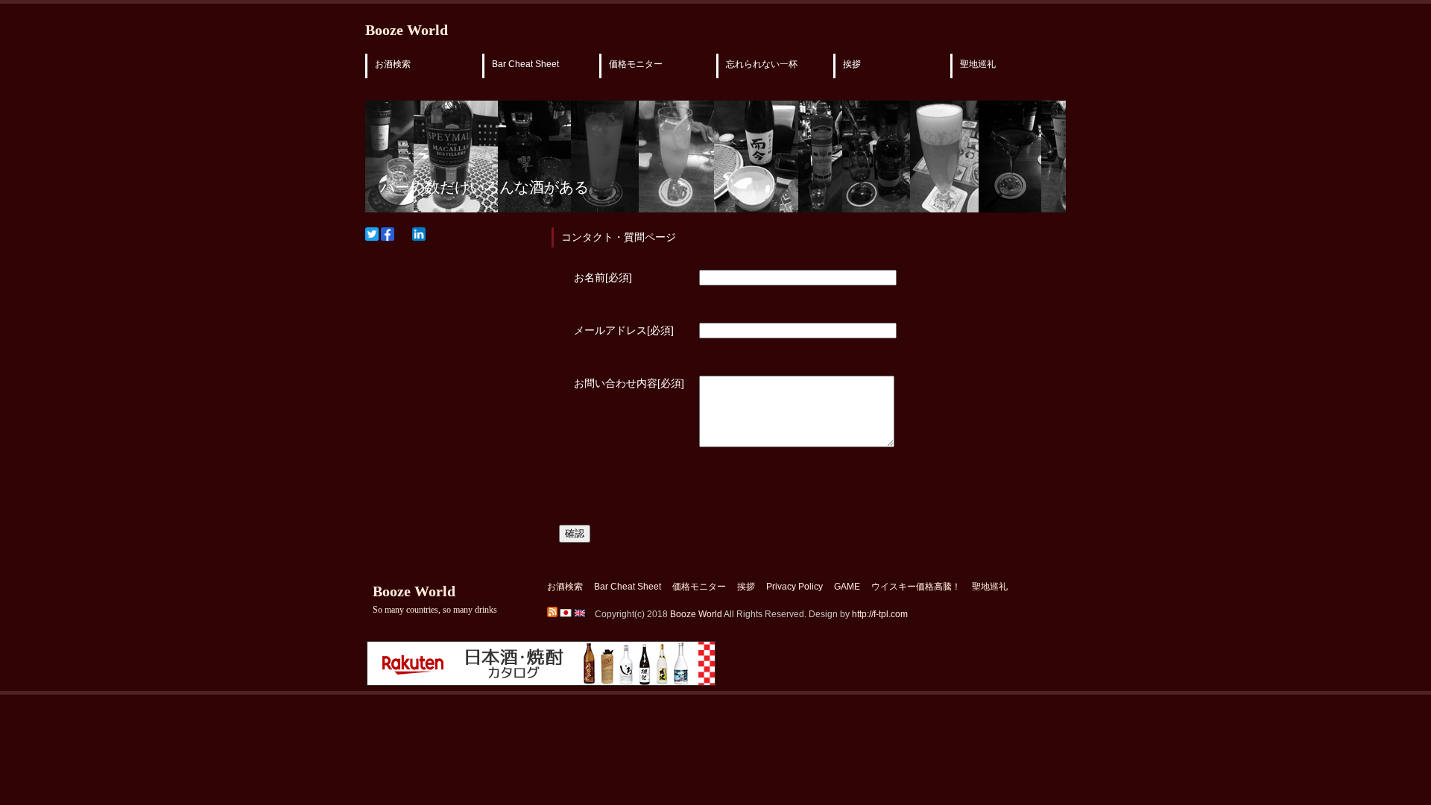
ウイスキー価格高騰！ (916, 586)
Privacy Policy (794, 586)
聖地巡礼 (978, 64)
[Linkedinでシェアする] (419, 234)
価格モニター (636, 64)
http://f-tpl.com (880, 614)
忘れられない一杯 (761, 64)
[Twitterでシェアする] (372, 234)
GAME (847, 586)
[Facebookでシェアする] (387, 234)
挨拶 (852, 64)
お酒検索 (393, 64)
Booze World (406, 30)
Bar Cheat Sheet (525, 64)
